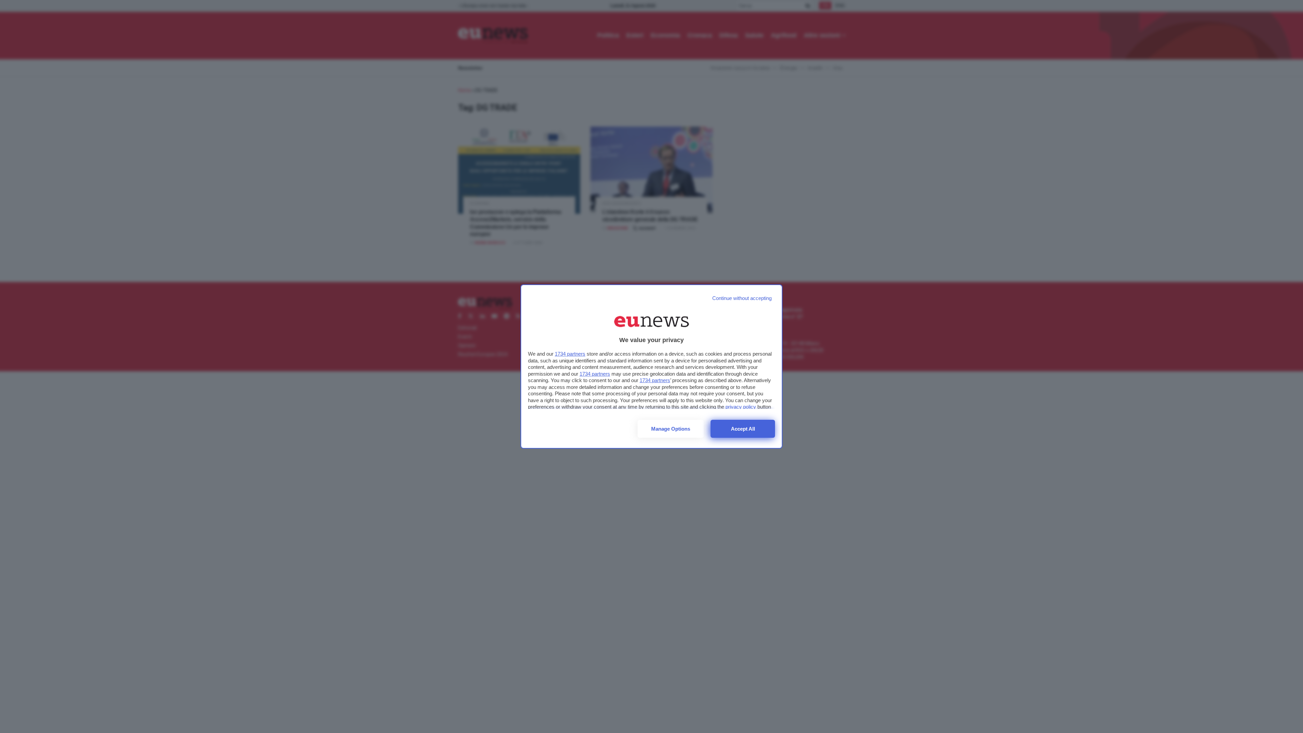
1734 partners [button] (570, 354)
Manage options (670, 429)
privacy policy (740, 407)
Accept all (743, 429)
